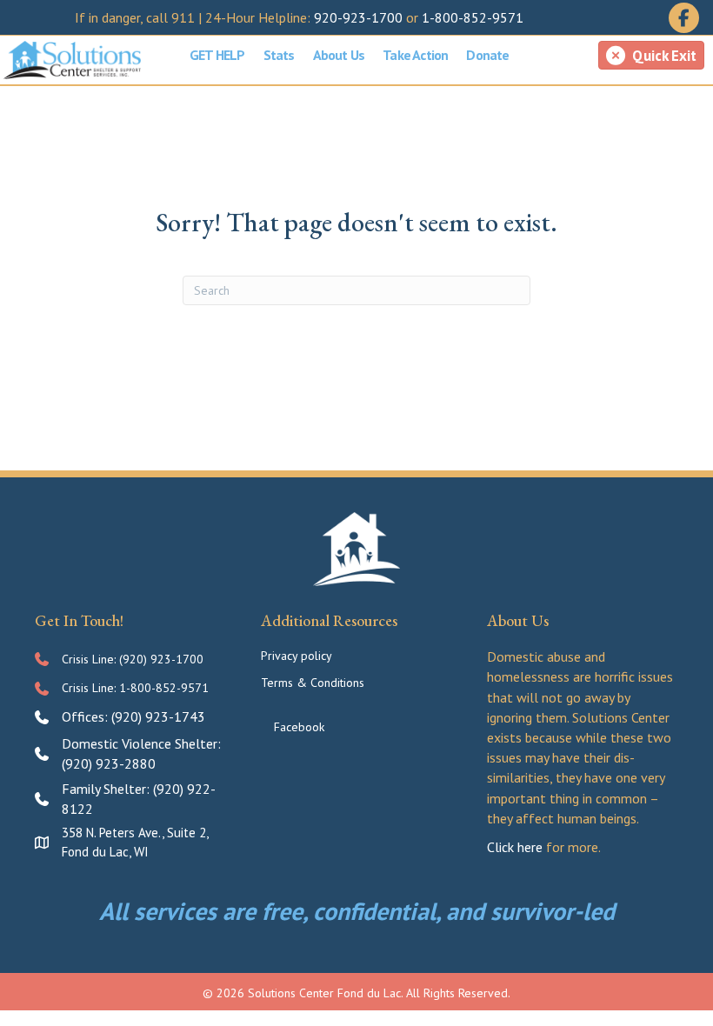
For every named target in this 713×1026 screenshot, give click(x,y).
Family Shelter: (107, 788)
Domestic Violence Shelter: (141, 743)
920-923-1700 (358, 17)
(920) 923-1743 (158, 716)
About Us (339, 54)
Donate (487, 54)
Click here (515, 847)
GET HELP (217, 54)
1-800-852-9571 (472, 17)
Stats (279, 54)
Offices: (86, 716)
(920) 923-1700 (161, 659)
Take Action (415, 54)
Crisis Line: (90, 659)
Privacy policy (296, 655)
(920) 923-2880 (109, 763)
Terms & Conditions (312, 682)
